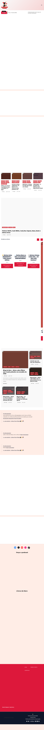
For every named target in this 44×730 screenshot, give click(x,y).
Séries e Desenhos (16, 51)
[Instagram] (32, 721)
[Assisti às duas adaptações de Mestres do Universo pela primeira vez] (16, 98)
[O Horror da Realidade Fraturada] (38, 98)
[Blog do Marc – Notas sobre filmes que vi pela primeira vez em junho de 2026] (35, 371)
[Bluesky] (28, 721)
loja (26, 667)
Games (6, 509)
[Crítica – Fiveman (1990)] (22, 44)
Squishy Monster (4, 461)
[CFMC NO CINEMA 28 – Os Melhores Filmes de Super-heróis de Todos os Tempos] (16, 124)
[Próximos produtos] (42, 239)
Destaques (7, 51)
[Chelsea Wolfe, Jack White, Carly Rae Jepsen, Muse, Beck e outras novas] (16, 213)
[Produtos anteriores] (38, 239)
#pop (21, 434)
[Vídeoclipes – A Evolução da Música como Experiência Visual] (38, 176)
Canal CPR (9, 75)
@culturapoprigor (7, 413)
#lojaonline (11, 418)
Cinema (33, 22)
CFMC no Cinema (29, 22)
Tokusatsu (20, 51)
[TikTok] (33, 721)
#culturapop (25, 434)
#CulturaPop (6, 418)
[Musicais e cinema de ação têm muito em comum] (27, 176)
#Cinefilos (19, 418)
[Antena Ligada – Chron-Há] (16, 483)
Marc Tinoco (11, 51)
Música (39, 182)
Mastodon (3, 707)
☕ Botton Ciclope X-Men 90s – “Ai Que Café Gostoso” (33, 257)
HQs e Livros (33, 460)
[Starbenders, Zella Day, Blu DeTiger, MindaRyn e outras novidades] (38, 524)
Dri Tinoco (18, 75)
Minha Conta (34, 667)
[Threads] (37, 721)
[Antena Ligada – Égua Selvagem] (6, 483)
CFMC (25, 22)
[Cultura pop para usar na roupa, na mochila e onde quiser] (4, 69)
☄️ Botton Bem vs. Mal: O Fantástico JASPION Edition (20, 256)
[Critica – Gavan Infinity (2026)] (27, 98)
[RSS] (38, 721)
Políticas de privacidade (33, 715)
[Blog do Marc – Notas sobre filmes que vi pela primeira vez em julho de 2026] (4, 85)
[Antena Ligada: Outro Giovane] (27, 483)
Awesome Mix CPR (5, 227)
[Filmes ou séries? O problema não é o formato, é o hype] (4, 77)
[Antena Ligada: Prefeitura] (38, 483)
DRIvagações (32, 357)
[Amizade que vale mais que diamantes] (35, 355)
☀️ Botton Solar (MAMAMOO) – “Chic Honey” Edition (7, 257)
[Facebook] (35, 721)
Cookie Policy (33, 717)
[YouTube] (26, 721)
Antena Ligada (4, 487)
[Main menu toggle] (41, 5)
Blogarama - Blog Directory (10, 707)
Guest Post (3, 501)
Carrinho (27, 670)
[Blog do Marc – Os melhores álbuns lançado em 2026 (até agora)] (22, 391)
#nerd (15, 418)
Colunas (29, 460)
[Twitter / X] (30, 721)
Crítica (3, 51)
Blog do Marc (10, 82)
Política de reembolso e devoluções (32, 719)
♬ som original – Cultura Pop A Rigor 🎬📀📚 (13, 421)
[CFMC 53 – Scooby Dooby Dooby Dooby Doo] (27, 124)
